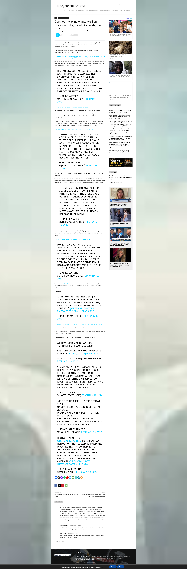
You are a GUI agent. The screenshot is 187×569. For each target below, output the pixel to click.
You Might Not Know (92, 10)
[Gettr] (67, 477)
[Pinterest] (126, 1)
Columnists (127, 10)
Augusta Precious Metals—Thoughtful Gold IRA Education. (72, 107)
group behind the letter (63, 283)
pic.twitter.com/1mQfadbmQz (75, 311)
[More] (81, 477)
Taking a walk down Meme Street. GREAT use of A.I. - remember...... (119, 224)
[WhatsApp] (66, 485)
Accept (112, 566)
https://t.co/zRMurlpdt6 (72, 464)
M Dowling (58, 28)
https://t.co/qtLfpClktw (84, 353)
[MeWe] (78, 477)
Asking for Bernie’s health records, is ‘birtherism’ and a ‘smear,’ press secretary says (93, 495)
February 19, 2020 (67, 361)
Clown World (80, 10)
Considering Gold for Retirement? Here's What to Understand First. (74, 129)
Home (65, 10)
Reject (120, 566)
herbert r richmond (64, 525)
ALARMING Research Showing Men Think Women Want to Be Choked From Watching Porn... (119, 265)
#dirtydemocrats (79, 461)
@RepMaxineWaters (82, 308)
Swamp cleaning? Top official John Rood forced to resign (66, 495)
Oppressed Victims (105, 10)
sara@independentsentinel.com (87, 562)
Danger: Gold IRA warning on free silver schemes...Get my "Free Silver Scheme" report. (80, 324)
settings (101, 567)
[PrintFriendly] (76, 477)
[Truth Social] (61, 477)
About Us (71, 10)
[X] (129, 1)
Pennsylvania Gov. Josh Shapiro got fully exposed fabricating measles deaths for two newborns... (119, 244)
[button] (131, 5)
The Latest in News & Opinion (63, 18)
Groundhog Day (117, 10)
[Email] (73, 477)
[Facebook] (124, 1)
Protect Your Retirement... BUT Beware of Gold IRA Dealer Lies (73, 239)
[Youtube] (131, 1)
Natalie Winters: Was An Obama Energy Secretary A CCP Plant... (118, 205)
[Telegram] (70, 477)
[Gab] (64, 477)
